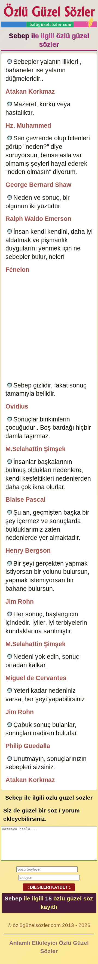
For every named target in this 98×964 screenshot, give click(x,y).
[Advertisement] (49, 328)
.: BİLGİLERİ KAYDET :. (49, 887)
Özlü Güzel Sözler (49, 14)
